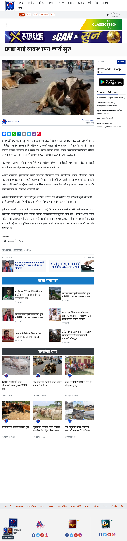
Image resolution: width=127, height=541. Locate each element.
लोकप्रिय (114, 506)
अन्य (20, 8)
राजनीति (30, 3)
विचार (51, 3)
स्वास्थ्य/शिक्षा (31, 506)
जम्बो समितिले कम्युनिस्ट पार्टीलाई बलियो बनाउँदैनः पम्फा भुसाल (29, 335)
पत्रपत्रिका (18, 250)
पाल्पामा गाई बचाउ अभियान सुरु (15, 427)
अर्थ (89, 3)
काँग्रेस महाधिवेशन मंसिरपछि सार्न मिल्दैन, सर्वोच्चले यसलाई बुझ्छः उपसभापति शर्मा (29, 295)
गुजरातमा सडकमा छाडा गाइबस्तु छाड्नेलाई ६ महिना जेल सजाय (46, 429)
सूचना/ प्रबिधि (76, 506)
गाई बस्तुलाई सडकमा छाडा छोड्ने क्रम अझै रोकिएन (47, 384)
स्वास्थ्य (61, 3)
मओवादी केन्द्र (44, 14)
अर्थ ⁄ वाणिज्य (62, 506)
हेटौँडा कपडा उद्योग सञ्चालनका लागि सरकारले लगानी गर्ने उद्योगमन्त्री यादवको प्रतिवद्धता (76, 335)
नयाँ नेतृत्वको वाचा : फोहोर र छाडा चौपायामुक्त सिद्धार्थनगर (77, 429)
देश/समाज (6, 250)
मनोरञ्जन (41, 3)
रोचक (105, 506)
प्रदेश (70, 3)
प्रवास (87, 506)
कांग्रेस (29, 14)
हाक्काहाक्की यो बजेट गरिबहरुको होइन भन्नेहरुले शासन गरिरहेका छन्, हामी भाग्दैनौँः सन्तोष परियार (76, 316)
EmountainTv (13, 121)
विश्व (96, 3)
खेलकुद (80, 3)
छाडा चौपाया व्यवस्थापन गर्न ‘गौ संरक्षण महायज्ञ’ (78, 384)
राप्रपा (52, 14)
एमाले (35, 14)
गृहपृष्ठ (20, 3)
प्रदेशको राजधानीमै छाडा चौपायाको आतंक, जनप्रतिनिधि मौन (14, 385)
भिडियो (105, 3)
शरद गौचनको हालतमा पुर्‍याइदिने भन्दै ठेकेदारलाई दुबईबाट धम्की (65, 265)
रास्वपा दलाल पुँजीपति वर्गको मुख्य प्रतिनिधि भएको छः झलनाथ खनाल (76, 295)
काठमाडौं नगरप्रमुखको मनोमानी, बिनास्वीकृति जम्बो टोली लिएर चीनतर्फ (29, 265)
